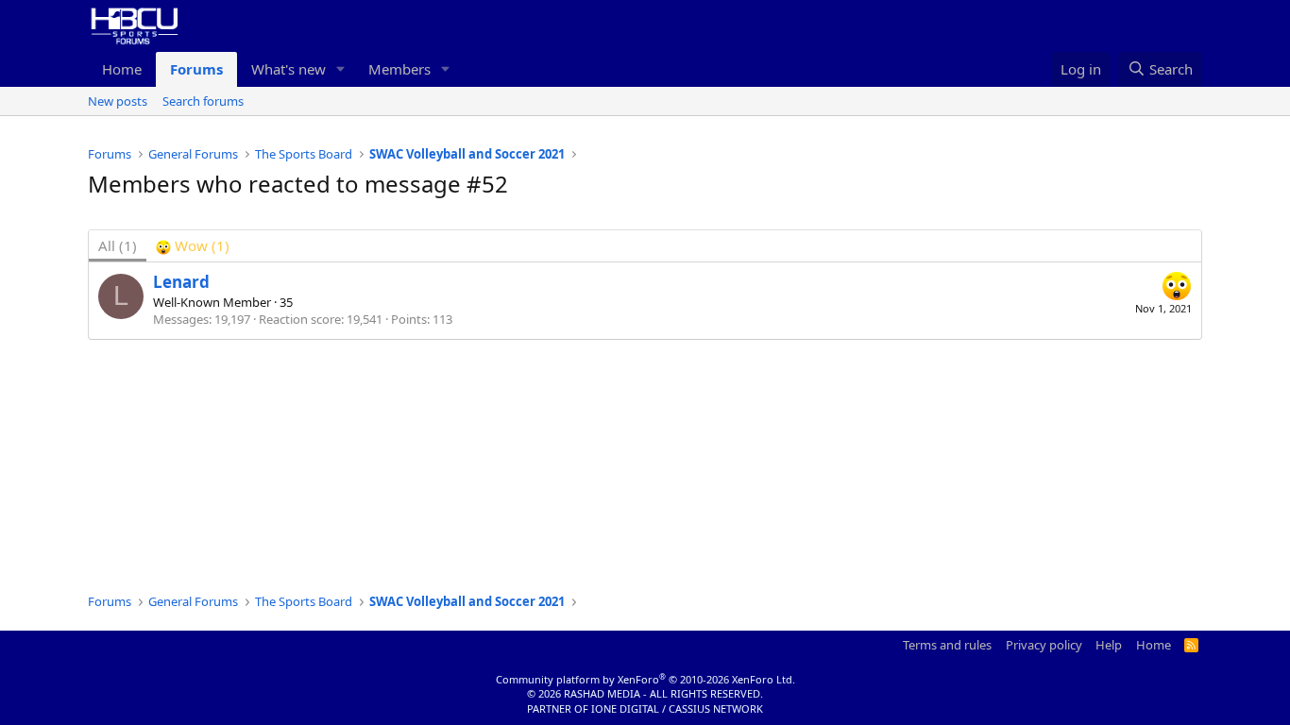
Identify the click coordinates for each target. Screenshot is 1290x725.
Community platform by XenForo (645, 679)
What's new (288, 68)
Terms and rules (947, 644)
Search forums (203, 101)
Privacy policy (1044, 644)
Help (1108, 644)
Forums (196, 68)
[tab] (192, 245)
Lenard (181, 282)
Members (399, 68)
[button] (341, 69)
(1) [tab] (117, 245)
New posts (117, 101)
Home (122, 68)
